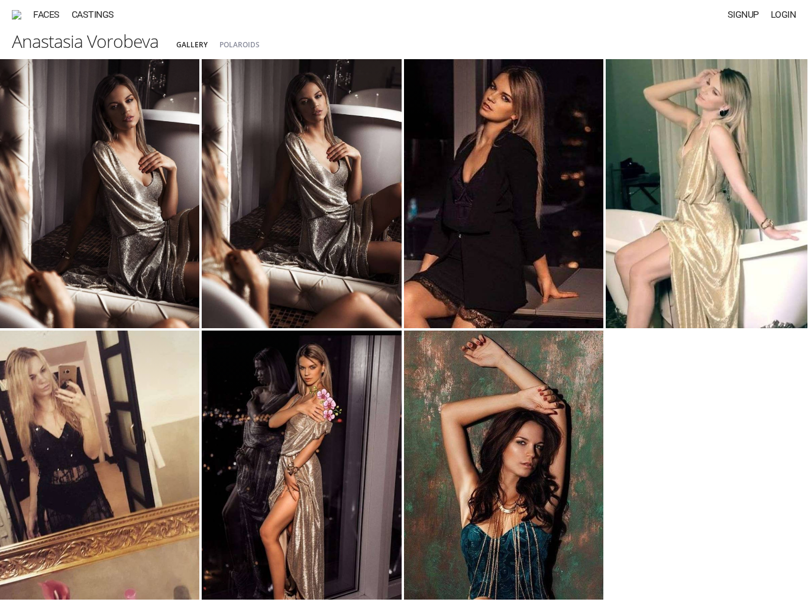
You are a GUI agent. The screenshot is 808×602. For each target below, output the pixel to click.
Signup (743, 14)
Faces (46, 14)
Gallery (192, 45)
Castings (93, 14)
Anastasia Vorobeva (85, 41)
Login (783, 14)
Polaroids (239, 45)
